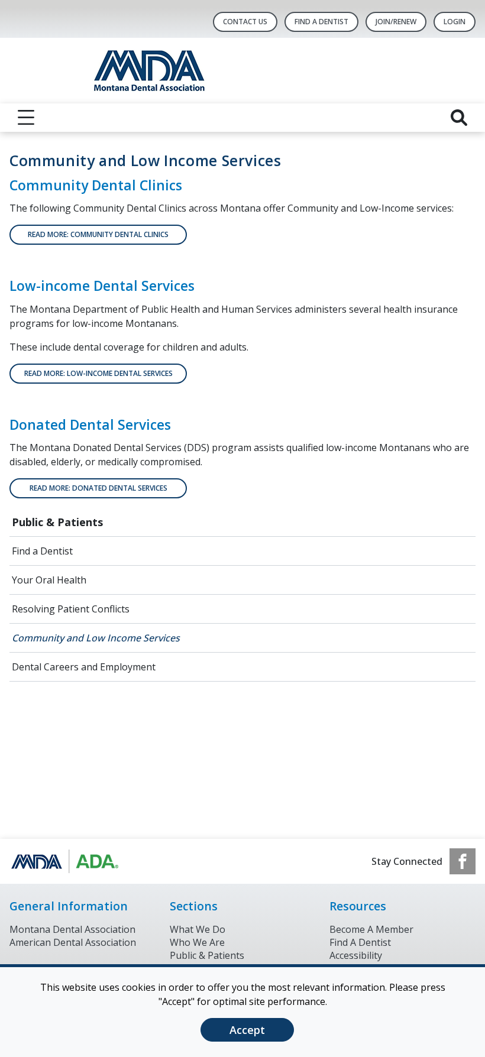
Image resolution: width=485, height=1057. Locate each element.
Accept (247, 1030)
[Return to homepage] (243, 71)
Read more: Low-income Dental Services (98, 373)
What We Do (197, 929)
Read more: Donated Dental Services (98, 488)
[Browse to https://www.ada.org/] (69, 861)
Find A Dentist (321, 22)
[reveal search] (459, 117)
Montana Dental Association (72, 929)
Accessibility (355, 955)
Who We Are (197, 942)
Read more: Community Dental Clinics (98, 234)
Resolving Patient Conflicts (71, 608)
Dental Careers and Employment (84, 666)
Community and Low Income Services (96, 637)
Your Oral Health (49, 579)
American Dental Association (72, 942)
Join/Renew (396, 22)
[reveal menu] (26, 117)
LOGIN (454, 22)
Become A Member (371, 929)
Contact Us (245, 22)
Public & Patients (57, 522)
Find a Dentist (42, 550)
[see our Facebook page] (463, 861)
